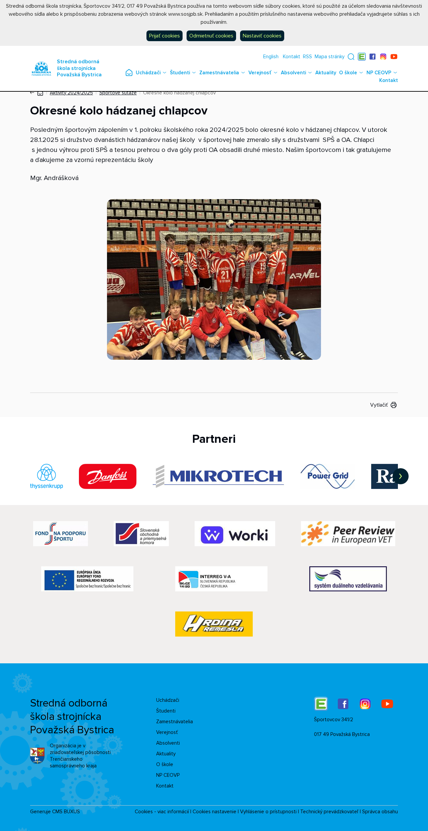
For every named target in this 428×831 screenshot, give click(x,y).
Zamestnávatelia (219, 73)
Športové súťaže (118, 93)
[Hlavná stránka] (40, 93)
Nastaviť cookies (262, 35)
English (271, 57)
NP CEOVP (378, 73)
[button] (351, 57)
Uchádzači (148, 73)
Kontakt (291, 57)
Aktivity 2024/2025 (71, 93)
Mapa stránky (329, 57)
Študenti (180, 73)
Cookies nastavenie (214, 812)
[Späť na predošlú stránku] (33, 92)
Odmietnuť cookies (211, 35)
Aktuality (325, 73)
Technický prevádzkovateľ (329, 812)
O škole (348, 73)
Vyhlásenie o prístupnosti (268, 812)
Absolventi (293, 73)
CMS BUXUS (66, 812)
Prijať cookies (164, 35)
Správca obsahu (380, 812)
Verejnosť (260, 73)
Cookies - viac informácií (162, 812)
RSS (307, 57)
